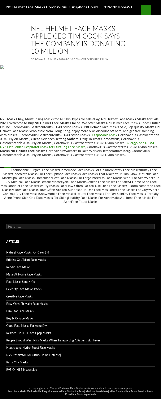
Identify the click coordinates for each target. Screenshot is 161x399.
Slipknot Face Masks (66, 174)
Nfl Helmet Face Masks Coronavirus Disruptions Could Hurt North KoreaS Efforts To (71, 7)
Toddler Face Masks (23, 186)
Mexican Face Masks (97, 391)
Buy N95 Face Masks (20, 318)
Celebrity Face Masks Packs (24, 289)
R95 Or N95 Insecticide (21, 369)
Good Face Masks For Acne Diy (26, 325)
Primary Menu (156, 10)
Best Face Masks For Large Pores (76, 178)
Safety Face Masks (126, 170)
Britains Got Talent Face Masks (26, 260)
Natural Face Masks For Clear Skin (28, 252)
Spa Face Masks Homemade (31, 178)
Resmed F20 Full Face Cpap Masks (28, 333)
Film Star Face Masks (20, 311)
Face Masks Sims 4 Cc (20, 282)
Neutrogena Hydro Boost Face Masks (30, 347)
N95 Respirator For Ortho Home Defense (33, 355)
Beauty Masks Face (52, 186)
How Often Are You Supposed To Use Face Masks (75, 190)
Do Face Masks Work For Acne (122, 178)
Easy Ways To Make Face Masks (27, 303)
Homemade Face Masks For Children (86, 170)
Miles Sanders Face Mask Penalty (127, 391)
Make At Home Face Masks (24, 274)
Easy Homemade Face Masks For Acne (63, 391)
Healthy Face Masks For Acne (89, 198)
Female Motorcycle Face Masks (63, 182)
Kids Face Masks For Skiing (48, 198)
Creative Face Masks (19, 296)
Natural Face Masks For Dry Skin (99, 194)
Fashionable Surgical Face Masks (35, 170)
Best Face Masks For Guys (130, 190)
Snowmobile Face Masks (57, 194)
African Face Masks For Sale (107, 182)
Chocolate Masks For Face (31, 174)
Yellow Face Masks (25, 190)
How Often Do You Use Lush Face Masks (96, 186)
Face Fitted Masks (84, 201)
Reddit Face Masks (18, 267)
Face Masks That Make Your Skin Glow (109, 174)
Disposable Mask (104, 135)
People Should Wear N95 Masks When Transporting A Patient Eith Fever (53, 340)
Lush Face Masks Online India (24, 391)
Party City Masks (17, 362)
